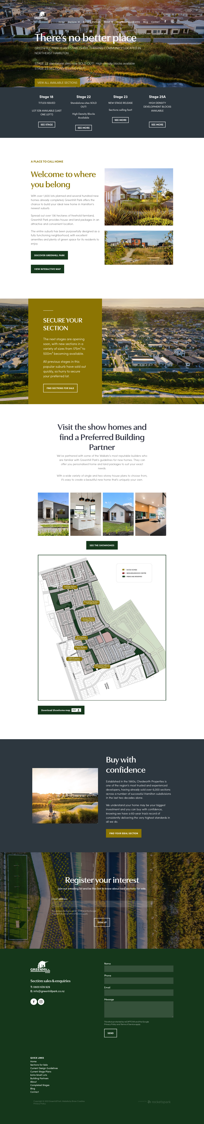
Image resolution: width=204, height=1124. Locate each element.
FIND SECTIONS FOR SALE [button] (60, 388)
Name (107, 963)
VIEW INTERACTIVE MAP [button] (47, 269)
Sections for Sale (39, 1064)
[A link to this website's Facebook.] (165, 21)
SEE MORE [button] (84, 127)
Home (33, 1061)
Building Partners (39, 1078)
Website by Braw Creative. (73, 1101)
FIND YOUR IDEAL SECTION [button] (123, 833)
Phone (107, 975)
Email (107, 987)
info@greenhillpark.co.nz (49, 991)
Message (109, 999)
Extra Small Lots (38, 1074)
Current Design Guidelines (44, 1068)
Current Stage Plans (40, 1071)
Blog (32, 1088)
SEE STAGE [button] (47, 124)
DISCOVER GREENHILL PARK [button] (49, 255)
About (33, 1081)
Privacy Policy (58, 913)
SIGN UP (102, 922)
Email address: (60, 899)
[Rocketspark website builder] (154, 1102)
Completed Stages (39, 1085)
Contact (34, 1091)
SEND (111, 1033)
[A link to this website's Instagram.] (172, 21)
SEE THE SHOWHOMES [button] (102, 545)
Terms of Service (75, 913)
